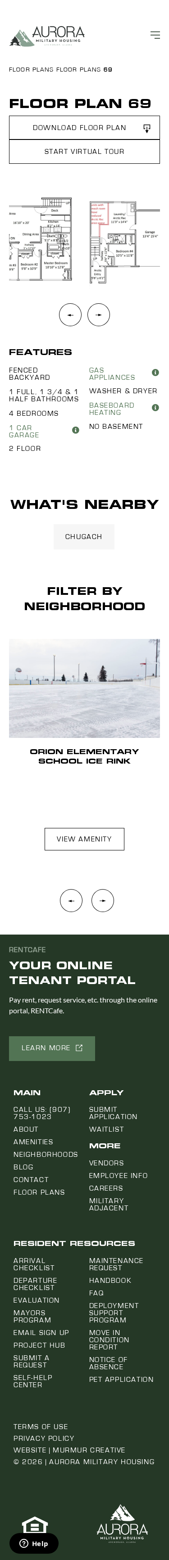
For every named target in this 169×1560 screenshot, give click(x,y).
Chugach (84, 536)
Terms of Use (41, 1426)
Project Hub (40, 1345)
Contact (31, 1179)
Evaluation (37, 1300)
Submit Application (113, 1113)
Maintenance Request (116, 1264)
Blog (23, 1167)
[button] (84, 127)
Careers (106, 1188)
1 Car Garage (24, 431)
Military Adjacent (109, 1204)
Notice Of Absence (108, 1363)
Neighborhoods (46, 1154)
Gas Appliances (112, 374)
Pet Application (121, 1379)
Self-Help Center (33, 1381)
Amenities (33, 1142)
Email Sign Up (41, 1332)
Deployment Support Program (114, 1313)
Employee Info (118, 1175)
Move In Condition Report (109, 1340)
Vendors (106, 1163)
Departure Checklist (35, 1284)
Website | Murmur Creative (70, 1450)
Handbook (110, 1280)
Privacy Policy (44, 1438)
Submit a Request (32, 1361)
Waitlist (106, 1129)
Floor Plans (31, 70)
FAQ (96, 1293)
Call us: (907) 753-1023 (42, 1113)
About (26, 1129)
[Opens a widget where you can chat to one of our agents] (34, 1544)
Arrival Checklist (34, 1264)
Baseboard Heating (112, 409)
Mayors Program (32, 1316)
